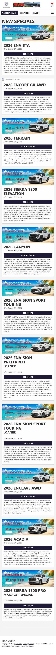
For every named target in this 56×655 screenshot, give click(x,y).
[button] (9, 13)
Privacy (31, 644)
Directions (24, 13)
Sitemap (25, 644)
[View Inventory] (28, 126)
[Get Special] (28, 33)
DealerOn (18, 644)
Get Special (28, 54)
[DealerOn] (8, 641)
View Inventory (28, 146)
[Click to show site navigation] (52, 13)
